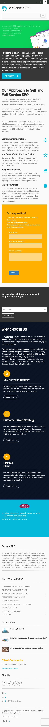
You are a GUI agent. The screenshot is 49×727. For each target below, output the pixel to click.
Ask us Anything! (15, 251)
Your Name (13, 232)
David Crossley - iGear (10, 668)
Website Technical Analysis (13, 597)
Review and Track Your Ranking (15, 590)
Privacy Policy (14, 713)
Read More (10, 397)
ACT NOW (9, 76)
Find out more (11, 42)
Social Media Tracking (11, 611)
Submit (13, 272)
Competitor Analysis (10, 600)
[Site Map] (3, 721)
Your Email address (16, 241)
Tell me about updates (10, 717)
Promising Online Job (17, 629)
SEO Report (7, 615)
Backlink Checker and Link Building (16, 604)
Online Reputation (9, 608)
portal (9, 337)
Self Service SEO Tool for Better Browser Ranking (26, 648)
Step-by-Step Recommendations (15, 593)
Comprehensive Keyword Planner (16, 586)
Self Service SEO (18, 8)
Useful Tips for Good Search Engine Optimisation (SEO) (28, 638)
